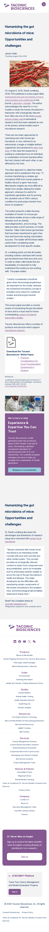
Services (24, 738)
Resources (24, 714)
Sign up (24, 856)
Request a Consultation (24, 470)
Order (24, 672)
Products (24, 652)
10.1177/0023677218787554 (16, 386)
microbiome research (15, 330)
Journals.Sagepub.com (16, 604)
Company (25, 796)
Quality (24, 689)
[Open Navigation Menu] (44, 4)
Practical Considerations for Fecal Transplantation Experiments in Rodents (31, 364)
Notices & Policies (24, 769)
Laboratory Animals (21, 103)
